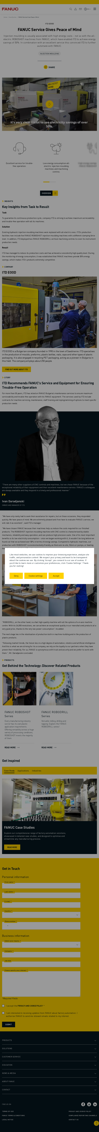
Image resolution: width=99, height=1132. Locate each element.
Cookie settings (36, 575)
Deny (16, 575)
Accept (56, 575)
